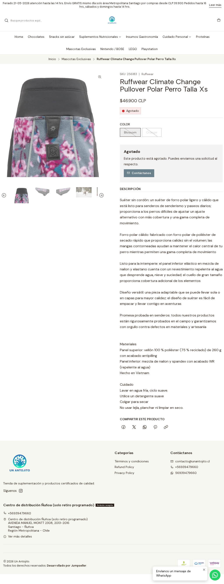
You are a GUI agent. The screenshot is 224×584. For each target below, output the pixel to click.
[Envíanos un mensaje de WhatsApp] (215, 575)
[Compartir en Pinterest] (155, 427)
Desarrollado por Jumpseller (66, 565)
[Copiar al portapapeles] (166, 427)
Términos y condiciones (132, 461)
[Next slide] (101, 195)
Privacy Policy (124, 473)
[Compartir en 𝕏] (134, 427)
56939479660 (186, 473)
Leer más (215, 5)
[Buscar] (6, 20)
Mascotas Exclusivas (76, 59)
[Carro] (218, 20)
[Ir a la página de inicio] (112, 20)
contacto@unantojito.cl (192, 461)
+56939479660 (186, 467)
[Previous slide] (4, 195)
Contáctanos (141, 173)
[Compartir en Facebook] (123, 427)
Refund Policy (124, 467)
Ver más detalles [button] (20, 536)
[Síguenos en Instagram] (21, 491)
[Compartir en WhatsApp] (144, 427)
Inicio (52, 59)
